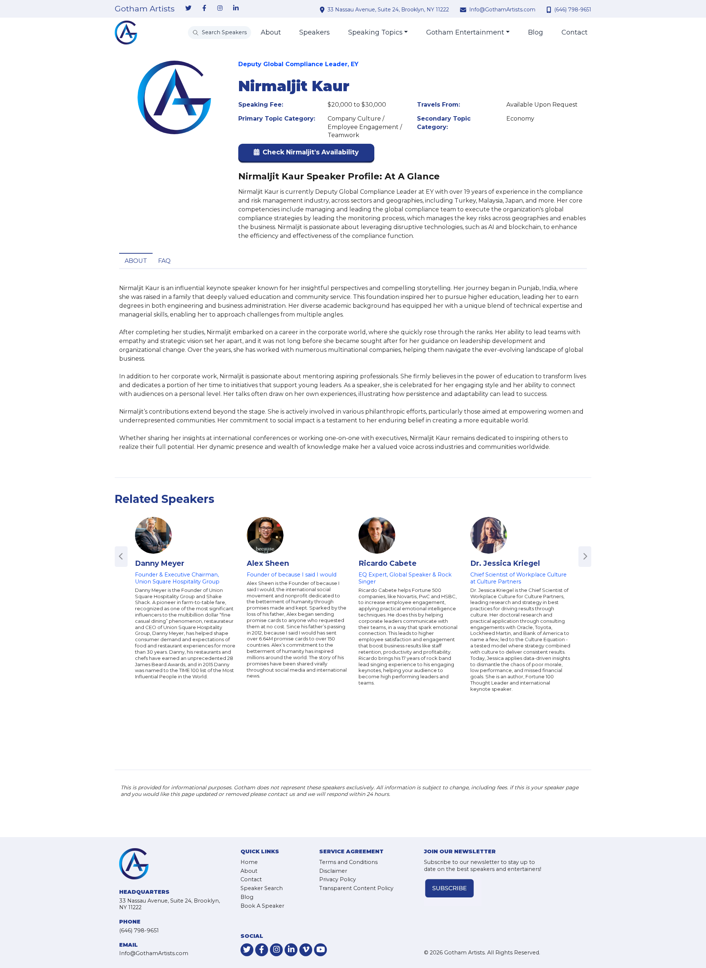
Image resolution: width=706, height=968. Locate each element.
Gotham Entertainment (465, 32)
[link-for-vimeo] (305, 949)
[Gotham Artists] (126, 32)
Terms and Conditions (348, 862)
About (271, 32)
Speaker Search (261, 888)
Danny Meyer (159, 563)
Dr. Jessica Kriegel (505, 563)
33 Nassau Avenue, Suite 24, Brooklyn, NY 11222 (388, 9)
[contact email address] (464, 9)
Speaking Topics (375, 32)
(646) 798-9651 (572, 9)
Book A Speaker (262, 906)
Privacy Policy (337, 879)
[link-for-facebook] (204, 8)
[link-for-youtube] (320, 949)
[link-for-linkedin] (236, 8)
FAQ (164, 260)
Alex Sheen (268, 563)
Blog (535, 32)
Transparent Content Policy (356, 888)
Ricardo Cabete (388, 563)
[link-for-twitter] (188, 8)
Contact (574, 32)
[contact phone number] (549, 9)
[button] (306, 153)
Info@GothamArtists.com (502, 9)
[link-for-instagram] (220, 8)
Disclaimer (333, 871)
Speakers (314, 32)
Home (249, 862)
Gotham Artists (145, 8)
